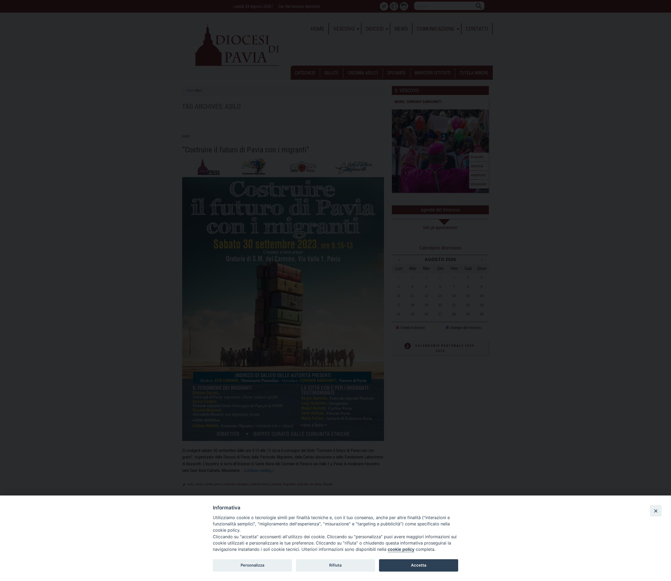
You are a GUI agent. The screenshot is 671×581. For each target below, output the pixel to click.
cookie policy (401, 549)
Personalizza (252, 565)
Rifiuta (335, 565)
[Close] (656, 510)
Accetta (418, 565)
